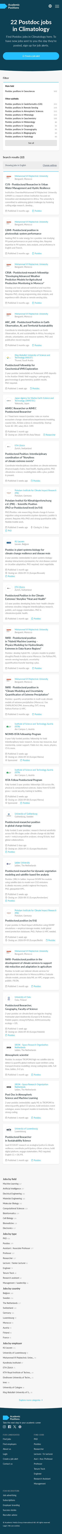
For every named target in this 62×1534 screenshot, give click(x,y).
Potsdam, (19, 495)
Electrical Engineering (14, 1193)
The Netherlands (28, 865)
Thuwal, (18, 360)
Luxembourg (20, 1131)
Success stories (9, 1510)
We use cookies (14, 1525)
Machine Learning (12, 1183)
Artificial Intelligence (13, 1188)
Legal (5, 1525)
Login (5, 1453)
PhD (9, 530)
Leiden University (22, 862)
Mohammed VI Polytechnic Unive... (19, 1357)
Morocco (28, 178)
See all (31, 142)
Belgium (25, 544)
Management (40, 1483)
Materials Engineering (14, 1198)
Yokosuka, (19, 403)
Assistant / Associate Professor (18, 1248)
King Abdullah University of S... (17, 1392)
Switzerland (26, 448)
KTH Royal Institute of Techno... (18, 1372)
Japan (26, 403)
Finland (23, 999)
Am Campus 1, (21, 729)
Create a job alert (32, 55)
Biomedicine (10, 1223)
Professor (8, 1253)
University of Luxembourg (26, 1128)
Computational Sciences (15, 1208)
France (7, 1337)
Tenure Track (9, 1272)
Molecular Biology (12, 1203)
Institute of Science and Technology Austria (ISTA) (34, 725)
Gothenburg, (20, 816)
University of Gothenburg (26, 813)
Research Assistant (42, 1478)
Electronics (9, 1228)
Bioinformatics (11, 1213)
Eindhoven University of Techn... (18, 1377)
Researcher (50, 434)
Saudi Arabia (27, 360)
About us (7, 1448)
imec (6, 1382)
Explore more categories (30, 1400)
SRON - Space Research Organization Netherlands (31, 1046)
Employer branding (11, 1505)
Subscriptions (9, 1500)
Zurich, (18, 448)
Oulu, (17, 999)
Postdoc (38, 210)
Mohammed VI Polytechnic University (31, 176)
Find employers (9, 1444)
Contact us (8, 1463)
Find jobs (7, 1439)
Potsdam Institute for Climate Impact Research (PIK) (35, 491)
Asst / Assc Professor (43, 1458)
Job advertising (9, 1495)
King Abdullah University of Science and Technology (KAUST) (32, 356)
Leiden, (18, 865)
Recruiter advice (10, 1514)
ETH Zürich (20, 445)
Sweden (29, 816)
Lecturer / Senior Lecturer (15, 1263)
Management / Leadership (15, 1282)
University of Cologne (13, 1387)
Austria (31, 729)
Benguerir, (19, 178)
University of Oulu (23, 997)
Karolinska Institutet (13, 1362)
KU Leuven (19, 541)
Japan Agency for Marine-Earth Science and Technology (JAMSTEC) (34, 399)
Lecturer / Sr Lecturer (43, 1453)
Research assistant (12, 1277)
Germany (28, 495)
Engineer (8, 1268)
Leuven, (18, 544)
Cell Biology (9, 1218)
